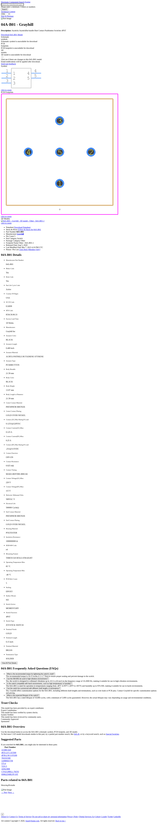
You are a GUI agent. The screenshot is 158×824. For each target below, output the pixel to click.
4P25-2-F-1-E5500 (8, 753)
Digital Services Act (87, 817)
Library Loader (101, 817)
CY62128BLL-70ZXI (10, 772)
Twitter (110, 817)
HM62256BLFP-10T (9, 774)
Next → (11, 792)
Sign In (4, 16)
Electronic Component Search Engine (15, 2)
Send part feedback (8, 64)
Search (4, 9)
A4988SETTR (7, 761)
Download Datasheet (22, 227)
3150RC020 (6, 750)
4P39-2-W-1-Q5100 (9, 755)
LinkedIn (117, 817)
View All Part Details (9, 663)
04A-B (76, 734)
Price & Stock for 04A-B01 (29, 230)
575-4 (3, 763)
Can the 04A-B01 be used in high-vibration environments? (27, 679)
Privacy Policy (73, 817)
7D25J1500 (5, 758)
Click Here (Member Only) (29, 250)
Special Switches (112, 734)
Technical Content (8, 12)
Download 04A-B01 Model (12, 35)
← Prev (4, 792)
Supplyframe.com (32, 821)
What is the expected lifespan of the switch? (23, 695)
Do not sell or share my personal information (49, 817)
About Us (5, 817)
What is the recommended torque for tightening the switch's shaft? (30, 674)
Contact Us (13, 817)
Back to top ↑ (60, 821)
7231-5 (4, 766)
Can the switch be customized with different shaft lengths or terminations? (33, 688)
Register (10, 16)
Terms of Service (25, 817)
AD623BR (5, 769)
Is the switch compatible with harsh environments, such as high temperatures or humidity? (39, 683)
